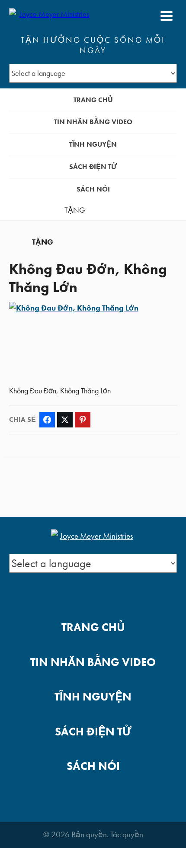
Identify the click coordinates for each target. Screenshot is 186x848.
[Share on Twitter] (65, 419)
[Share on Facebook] (47, 419)
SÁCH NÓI (93, 189)
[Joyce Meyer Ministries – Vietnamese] (51, 16)
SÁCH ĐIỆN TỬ (93, 166)
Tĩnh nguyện (93, 144)
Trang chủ (93, 99)
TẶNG (74, 210)
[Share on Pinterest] (82, 419)
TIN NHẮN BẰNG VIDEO (93, 121)
